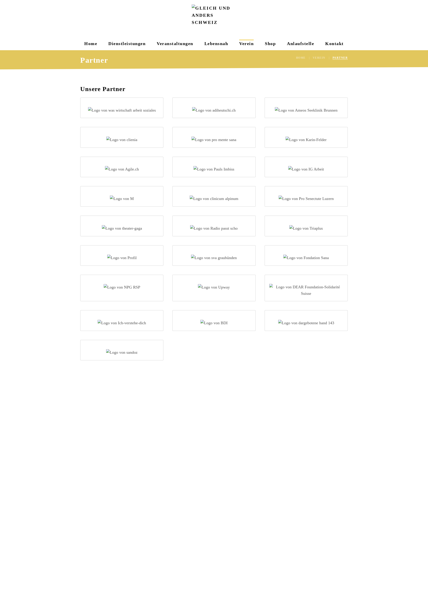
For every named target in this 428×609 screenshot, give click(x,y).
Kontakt (334, 43)
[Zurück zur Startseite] (214, 18)
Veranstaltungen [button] (175, 43)
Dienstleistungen (127, 43)
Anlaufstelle (300, 43)
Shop (270, 43)
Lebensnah (216, 43)
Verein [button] (246, 43)
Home (90, 43)
